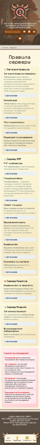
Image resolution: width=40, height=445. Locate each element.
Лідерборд (17, 438)
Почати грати (12, 32)
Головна (5, 47)
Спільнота (27, 438)
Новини (8, 438)
